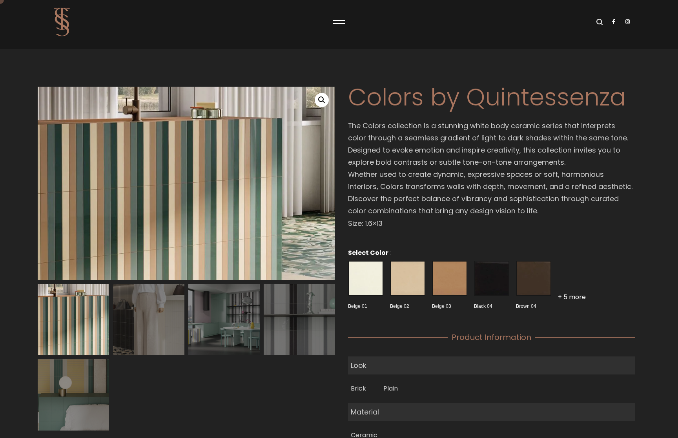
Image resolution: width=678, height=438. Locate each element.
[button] (322, 100)
